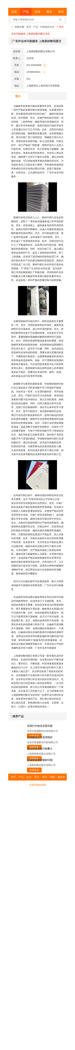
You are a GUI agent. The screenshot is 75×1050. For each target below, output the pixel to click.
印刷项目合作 (47, 27)
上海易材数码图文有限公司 (41, 753)
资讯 (61, 11)
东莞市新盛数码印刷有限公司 (42, 731)
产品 (26, 11)
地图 (52, 777)
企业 (37, 11)
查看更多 (34, 770)
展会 (49, 11)
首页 (14, 11)
